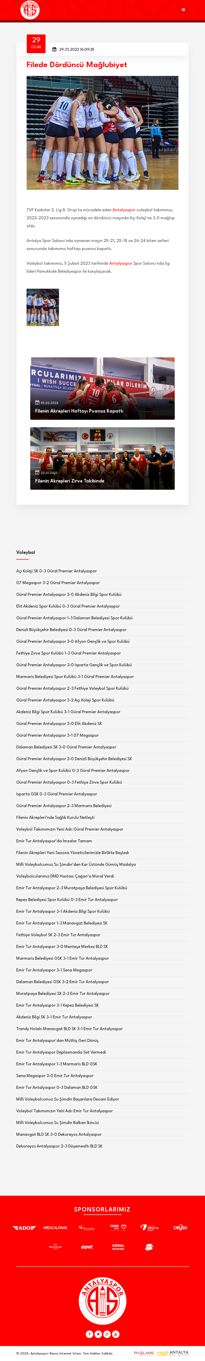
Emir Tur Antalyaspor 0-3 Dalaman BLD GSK (57, 1088)
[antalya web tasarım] (143, 1353)
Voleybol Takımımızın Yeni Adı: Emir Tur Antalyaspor (64, 1111)
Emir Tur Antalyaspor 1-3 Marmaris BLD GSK (56, 1064)
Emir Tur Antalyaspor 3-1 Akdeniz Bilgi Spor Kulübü (63, 911)
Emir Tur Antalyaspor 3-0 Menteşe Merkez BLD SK (62, 947)
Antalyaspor (124, 210)
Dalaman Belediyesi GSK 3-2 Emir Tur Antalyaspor (62, 982)
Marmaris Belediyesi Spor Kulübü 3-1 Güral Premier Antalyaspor (75, 677)
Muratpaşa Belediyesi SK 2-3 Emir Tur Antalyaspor (63, 994)
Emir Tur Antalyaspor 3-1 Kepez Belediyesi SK (57, 1005)
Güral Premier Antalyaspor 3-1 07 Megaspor (57, 735)
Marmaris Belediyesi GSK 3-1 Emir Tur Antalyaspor (62, 958)
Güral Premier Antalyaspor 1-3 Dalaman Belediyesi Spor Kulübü (74, 618)
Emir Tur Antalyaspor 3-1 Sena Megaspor (54, 970)
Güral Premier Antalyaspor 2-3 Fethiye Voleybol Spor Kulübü (72, 688)
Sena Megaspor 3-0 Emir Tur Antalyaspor (55, 1076)
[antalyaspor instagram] (107, 1334)
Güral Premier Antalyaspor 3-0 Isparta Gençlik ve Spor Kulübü (74, 665)
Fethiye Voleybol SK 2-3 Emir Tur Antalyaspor (58, 935)
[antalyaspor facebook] (89, 1334)
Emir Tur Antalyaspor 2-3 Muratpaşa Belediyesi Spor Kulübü (71, 888)
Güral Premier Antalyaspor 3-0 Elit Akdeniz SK (59, 724)
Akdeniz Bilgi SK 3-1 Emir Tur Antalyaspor (54, 1017)
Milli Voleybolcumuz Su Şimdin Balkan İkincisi (57, 1123)
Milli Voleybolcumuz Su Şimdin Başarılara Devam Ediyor (67, 1099)
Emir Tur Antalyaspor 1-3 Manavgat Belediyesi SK (62, 923)
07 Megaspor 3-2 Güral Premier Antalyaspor (58, 583)
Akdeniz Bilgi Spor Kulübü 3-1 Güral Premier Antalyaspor (68, 712)
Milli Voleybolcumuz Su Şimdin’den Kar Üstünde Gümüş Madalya (76, 865)
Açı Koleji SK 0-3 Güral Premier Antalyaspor (56, 571)
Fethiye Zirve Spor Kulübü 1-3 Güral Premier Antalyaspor (68, 653)
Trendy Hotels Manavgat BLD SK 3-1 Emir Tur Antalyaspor (69, 1029)
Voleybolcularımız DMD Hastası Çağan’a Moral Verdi (65, 876)
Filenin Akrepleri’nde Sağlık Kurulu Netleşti (55, 818)
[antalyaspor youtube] (116, 1334)
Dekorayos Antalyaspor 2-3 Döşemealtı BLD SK (59, 1146)
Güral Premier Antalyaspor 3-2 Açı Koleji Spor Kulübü (65, 700)
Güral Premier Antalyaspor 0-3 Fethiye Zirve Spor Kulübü (69, 782)
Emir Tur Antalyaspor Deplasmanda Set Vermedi (61, 1052)
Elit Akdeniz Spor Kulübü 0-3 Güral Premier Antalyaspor (68, 606)
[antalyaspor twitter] (98, 1334)
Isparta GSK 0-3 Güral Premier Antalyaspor (56, 794)
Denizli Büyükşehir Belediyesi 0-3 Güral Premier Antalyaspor (71, 630)
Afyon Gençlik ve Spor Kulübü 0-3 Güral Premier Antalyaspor (73, 771)
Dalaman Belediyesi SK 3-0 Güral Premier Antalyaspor (66, 747)
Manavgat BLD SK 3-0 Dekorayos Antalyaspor (59, 1135)
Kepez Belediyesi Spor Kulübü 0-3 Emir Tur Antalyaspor (67, 900)
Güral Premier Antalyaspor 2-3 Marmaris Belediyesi (64, 806)
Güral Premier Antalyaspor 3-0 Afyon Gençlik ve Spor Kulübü (73, 642)
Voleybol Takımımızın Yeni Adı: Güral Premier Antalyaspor (69, 829)
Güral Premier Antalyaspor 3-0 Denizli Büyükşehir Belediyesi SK (74, 759)
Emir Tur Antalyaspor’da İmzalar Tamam (54, 841)
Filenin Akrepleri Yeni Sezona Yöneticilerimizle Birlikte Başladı (72, 853)
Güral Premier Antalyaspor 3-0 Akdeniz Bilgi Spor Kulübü (69, 595)
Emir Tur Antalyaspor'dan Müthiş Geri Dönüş (57, 1041)
